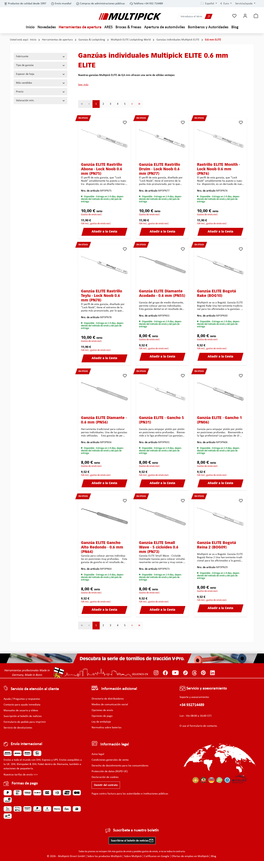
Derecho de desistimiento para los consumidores (120, 765)
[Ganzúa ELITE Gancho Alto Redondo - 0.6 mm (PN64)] (104, 516)
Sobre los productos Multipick (104, 856)
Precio (19, 91)
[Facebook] (165, 672)
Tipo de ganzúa (25, 65)
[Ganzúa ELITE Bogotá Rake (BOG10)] (220, 265)
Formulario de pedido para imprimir (25, 722)
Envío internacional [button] (26, 744)
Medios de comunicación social (110, 704)
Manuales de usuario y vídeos (21, 710)
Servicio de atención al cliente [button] (35, 689)
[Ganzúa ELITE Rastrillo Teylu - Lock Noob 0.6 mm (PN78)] (104, 265)
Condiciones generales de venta (110, 759)
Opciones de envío (102, 710)
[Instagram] (156, 672)
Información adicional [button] (119, 689)
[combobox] (191, 16)
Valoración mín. (25, 100)
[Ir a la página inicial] (130, 16)
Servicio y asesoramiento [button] (206, 688)
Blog (213, 856)
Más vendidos (24, 82)
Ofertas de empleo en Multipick (190, 856)
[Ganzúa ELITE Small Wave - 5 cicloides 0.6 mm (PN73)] (162, 516)
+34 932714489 (192, 705)
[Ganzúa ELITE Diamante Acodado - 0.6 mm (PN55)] (162, 265)
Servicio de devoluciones (18, 727)
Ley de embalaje (101, 721)
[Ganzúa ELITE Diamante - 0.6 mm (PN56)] (104, 391)
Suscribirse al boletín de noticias (130, 840)
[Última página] (139, 104)
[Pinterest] (203, 672)
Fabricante (22, 56)
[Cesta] (255, 16)
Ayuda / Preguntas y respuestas (22, 699)
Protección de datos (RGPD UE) (110, 771)
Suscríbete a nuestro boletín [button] (136, 830)
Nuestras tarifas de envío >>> (21, 774)
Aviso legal (98, 754)
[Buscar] (208, 16)
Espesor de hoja (25, 74)
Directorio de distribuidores (108, 698)
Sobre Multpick (133, 856)
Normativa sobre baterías (106, 727)
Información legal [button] (114, 744)
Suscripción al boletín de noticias (23, 716)
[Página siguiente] (132, 104)
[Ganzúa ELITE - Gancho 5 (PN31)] (162, 391)
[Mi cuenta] (245, 16)
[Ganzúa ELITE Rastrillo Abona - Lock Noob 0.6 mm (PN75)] (104, 138)
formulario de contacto (203, 726)
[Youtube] (175, 672)
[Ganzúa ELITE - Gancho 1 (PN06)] (220, 391)
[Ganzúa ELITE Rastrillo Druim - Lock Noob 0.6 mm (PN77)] (162, 138)
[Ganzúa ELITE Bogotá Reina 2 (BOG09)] (220, 516)
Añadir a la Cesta (104, 231)
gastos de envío (124, 851)
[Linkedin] (212, 672)
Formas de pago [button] (25, 783)
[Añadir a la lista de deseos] (125, 122)
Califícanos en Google (156, 856)
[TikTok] (185, 672)
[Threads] (194, 672)
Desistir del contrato (106, 785)
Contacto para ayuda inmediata (22, 704)
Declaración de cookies (105, 777)
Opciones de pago (102, 716)
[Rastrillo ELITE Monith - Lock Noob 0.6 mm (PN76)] (220, 138)
